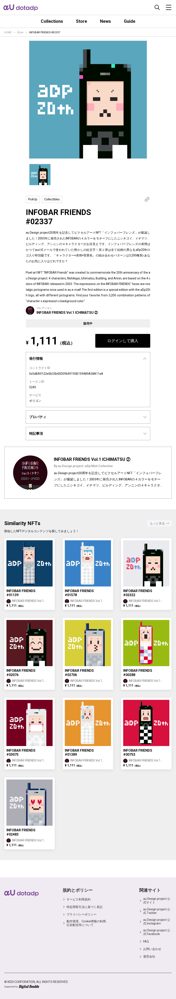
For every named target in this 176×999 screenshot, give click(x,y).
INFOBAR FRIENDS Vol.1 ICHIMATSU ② (67, 313)
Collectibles (52, 199)
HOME (8, 32)
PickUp (32, 199)
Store (20, 32)
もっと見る (157, 523)
